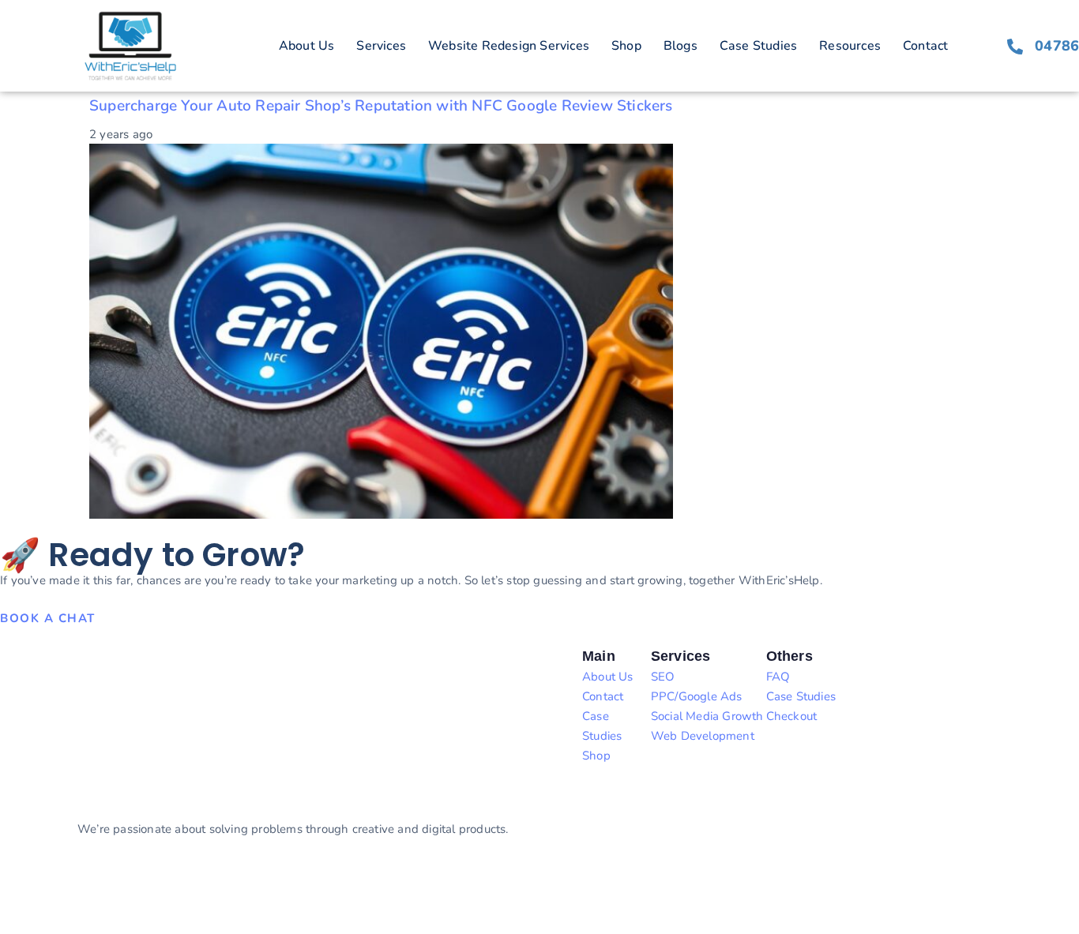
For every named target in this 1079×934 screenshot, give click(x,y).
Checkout (792, 716)
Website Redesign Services (508, 45)
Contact (925, 45)
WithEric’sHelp (85, 887)
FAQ (778, 677)
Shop (626, 45)
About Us (307, 45)
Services (381, 45)
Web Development (702, 736)
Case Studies (758, 45)
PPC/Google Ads (697, 696)
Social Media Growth (707, 716)
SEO (663, 677)
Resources (850, 45)
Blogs (680, 45)
